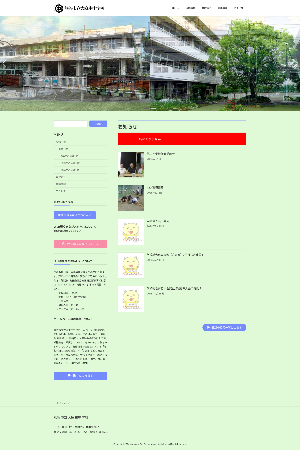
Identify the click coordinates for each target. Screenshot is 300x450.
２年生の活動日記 (70, 163)
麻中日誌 (63, 149)
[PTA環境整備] (131, 198)
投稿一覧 (61, 141)
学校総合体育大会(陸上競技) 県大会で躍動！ (174, 288)
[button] (146, 108)
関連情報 (61, 184)
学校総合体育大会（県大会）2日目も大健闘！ (175, 254)
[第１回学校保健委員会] (131, 165)
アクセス (61, 191)
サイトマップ (63, 403)
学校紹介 (61, 177)
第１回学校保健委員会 (161, 153)
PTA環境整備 (155, 187)
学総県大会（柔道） (159, 221)
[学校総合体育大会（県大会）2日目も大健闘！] (131, 265)
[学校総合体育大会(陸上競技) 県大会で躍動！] (131, 299)
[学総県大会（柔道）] (131, 232)
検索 (98, 123)
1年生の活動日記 (70, 156)
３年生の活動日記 (70, 170)
